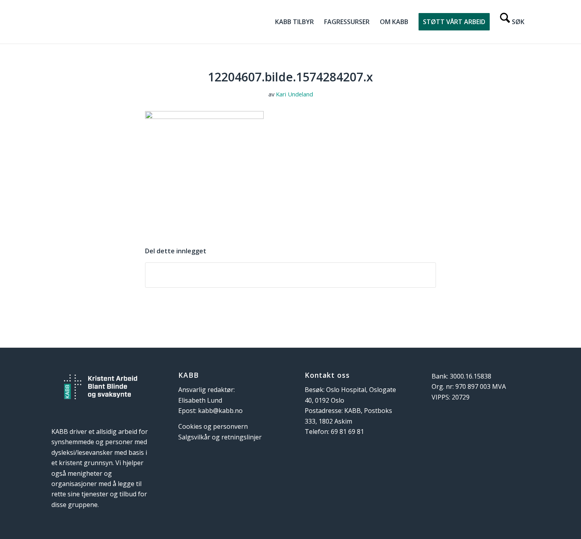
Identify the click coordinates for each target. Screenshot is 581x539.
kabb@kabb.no (220, 410)
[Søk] (512, 21)
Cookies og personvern (213, 426)
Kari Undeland (294, 94)
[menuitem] (294, 21)
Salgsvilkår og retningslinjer (220, 437)
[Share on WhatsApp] (290, 275)
